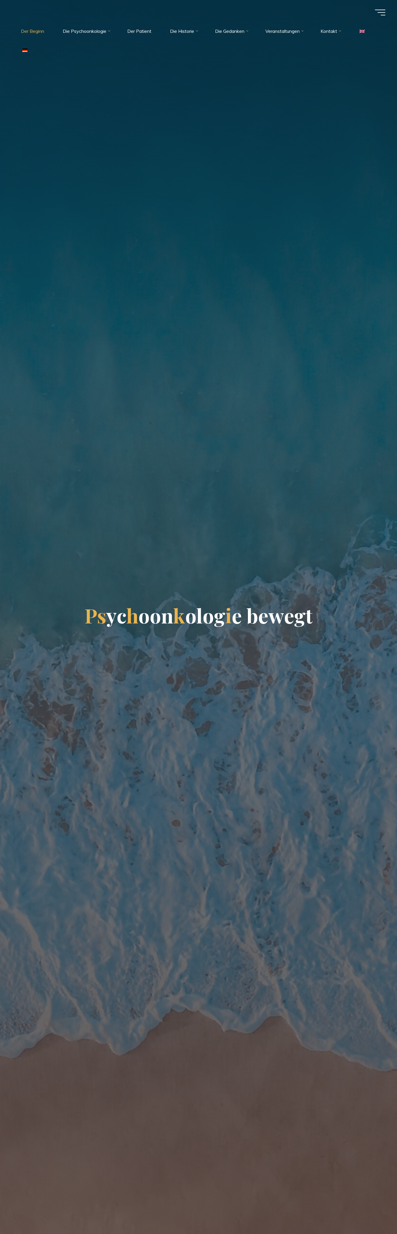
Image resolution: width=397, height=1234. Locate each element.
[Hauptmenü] (380, 12)
